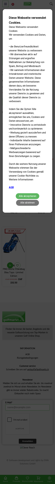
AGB (11, 187)
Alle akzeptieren (27, 196)
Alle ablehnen (27, 202)
